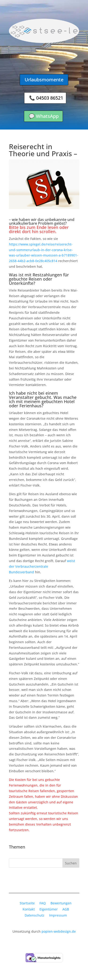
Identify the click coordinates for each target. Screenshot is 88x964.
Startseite (27, 903)
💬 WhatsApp (44, 116)
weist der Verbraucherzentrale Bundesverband (42, 566)
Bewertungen (61, 903)
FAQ (42, 903)
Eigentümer (48, 909)
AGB (65, 909)
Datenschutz (34, 915)
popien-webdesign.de (59, 931)
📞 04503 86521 (46, 98)
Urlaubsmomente (44, 79)
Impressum (58, 915)
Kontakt (29, 909)
